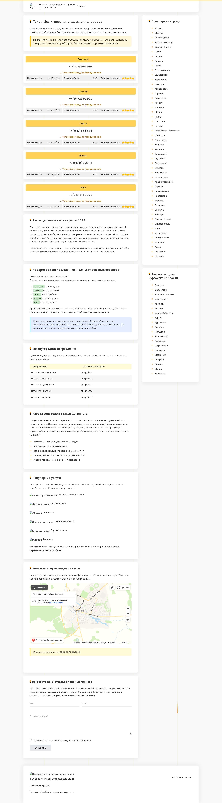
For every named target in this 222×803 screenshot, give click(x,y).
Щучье (158, 368)
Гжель (158, 116)
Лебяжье (159, 327)
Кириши (159, 186)
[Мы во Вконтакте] (189, 787)
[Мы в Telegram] (184, 787)
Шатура (159, 32)
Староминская (162, 70)
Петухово (160, 340)
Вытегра (159, 214)
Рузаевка (160, 205)
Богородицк (161, 177)
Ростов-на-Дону (163, 42)
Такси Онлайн (45, 778)
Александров (162, 37)
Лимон (83, 155)
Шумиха (159, 364)
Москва (159, 28)
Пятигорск (160, 163)
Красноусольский (164, 181)
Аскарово (160, 251)
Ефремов (159, 107)
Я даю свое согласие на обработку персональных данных (62, 740)
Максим (83, 91)
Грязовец (160, 121)
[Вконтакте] (38, 663)
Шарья (158, 112)
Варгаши (159, 285)
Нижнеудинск (162, 191)
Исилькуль (160, 98)
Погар (158, 65)
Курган (158, 317)
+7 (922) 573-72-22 (80, 195)
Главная (81, 6)
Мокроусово (161, 336)
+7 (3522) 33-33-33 (80, 130)
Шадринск (160, 354)
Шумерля (160, 158)
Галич (158, 51)
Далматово (161, 289)
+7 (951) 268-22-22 (80, 98)
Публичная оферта (39, 785)
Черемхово (161, 195)
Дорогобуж (161, 140)
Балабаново (161, 74)
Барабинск (160, 79)
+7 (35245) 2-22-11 (81, 162)
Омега (83, 123)
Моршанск (160, 233)
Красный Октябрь (164, 313)
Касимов (159, 149)
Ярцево (159, 60)
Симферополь (162, 223)
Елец (157, 228)
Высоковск (160, 172)
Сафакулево (161, 345)
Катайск (159, 303)
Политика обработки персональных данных (52, 791)
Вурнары (159, 167)
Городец (159, 93)
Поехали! (83, 59)
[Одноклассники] (44, 663)
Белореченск (162, 237)
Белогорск (160, 153)
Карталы (159, 200)
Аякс (83, 187)
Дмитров (159, 84)
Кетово (159, 308)
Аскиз (158, 247)
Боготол (159, 256)
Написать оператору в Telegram (55, 4)
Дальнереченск (163, 219)
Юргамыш (160, 373)
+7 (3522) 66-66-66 (112, 28)
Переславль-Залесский (167, 130)
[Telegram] (32, 663)
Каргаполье (161, 299)
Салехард (160, 135)
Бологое (159, 144)
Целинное (160, 350)
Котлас (158, 126)
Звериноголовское (165, 294)
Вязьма (158, 56)
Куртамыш (160, 322)
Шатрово (160, 359)
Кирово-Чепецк (163, 47)
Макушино (160, 331)
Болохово (160, 242)
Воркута (159, 209)
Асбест (159, 102)
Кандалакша (161, 88)
